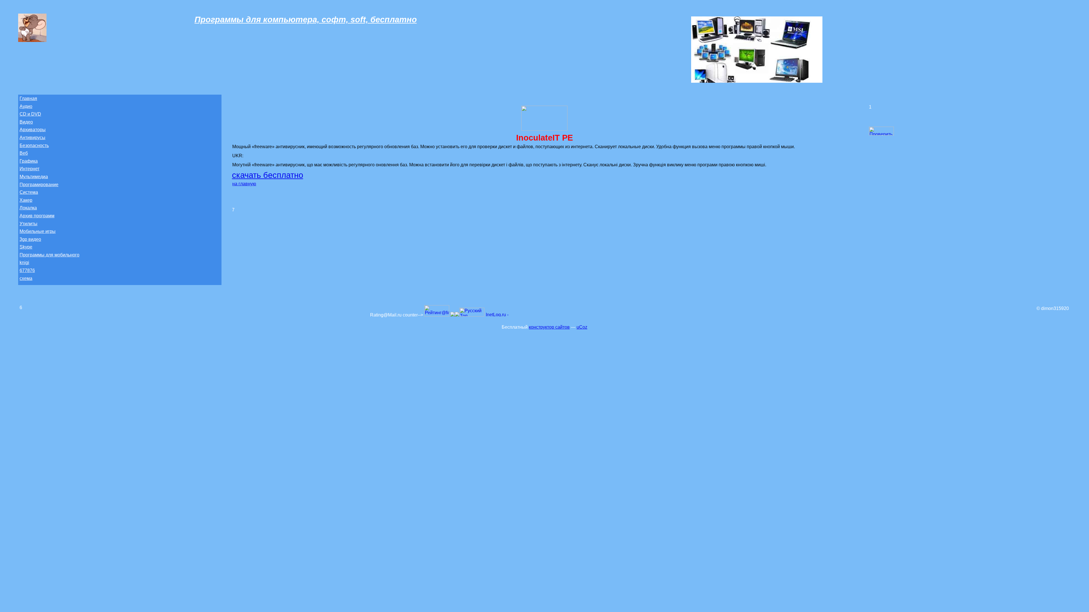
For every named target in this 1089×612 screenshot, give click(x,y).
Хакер (26, 200)
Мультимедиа (34, 176)
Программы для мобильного (49, 254)
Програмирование (39, 184)
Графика (29, 161)
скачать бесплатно (267, 175)
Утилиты (28, 223)
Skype (26, 247)
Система (29, 192)
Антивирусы (32, 137)
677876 (27, 270)
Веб (24, 153)
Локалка (28, 207)
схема (26, 278)
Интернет (29, 168)
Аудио (26, 106)
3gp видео (30, 239)
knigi (24, 262)
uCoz (582, 327)
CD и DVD (30, 114)
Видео (26, 122)
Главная (28, 98)
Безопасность (34, 145)
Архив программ (37, 215)
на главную (244, 183)
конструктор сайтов (549, 327)
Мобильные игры (38, 231)
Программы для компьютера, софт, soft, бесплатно (306, 19)
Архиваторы (33, 129)
